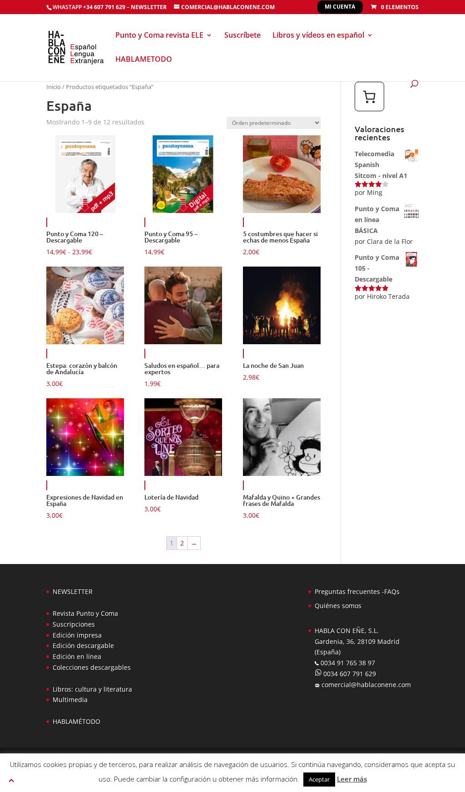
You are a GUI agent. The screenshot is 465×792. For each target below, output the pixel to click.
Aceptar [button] (319, 779)
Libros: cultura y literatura (92, 689)
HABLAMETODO (143, 60)
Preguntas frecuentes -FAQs (357, 591)
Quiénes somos (338, 605)
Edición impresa (77, 635)
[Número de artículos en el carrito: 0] (369, 96)
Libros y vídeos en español (318, 36)
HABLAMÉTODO (76, 721)
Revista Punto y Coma (85, 613)
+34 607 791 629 (103, 7)
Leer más (352, 778)
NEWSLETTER (149, 7)
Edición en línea (77, 656)
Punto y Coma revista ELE (159, 36)
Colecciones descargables (92, 667)
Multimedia (70, 699)
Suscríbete (242, 36)
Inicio (53, 87)
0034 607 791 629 (349, 673)
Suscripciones (74, 624)
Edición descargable (83, 645)
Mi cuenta (340, 6)
